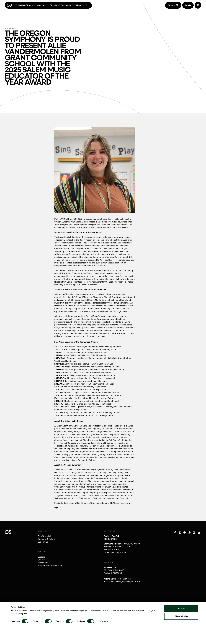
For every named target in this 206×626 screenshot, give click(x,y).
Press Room (43, 563)
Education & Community (60, 5)
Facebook (123, 498)
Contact (41, 560)
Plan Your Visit (44, 536)
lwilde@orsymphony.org (119, 503)
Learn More (103, 621)
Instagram (110, 498)
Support (41, 5)
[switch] (48, 621)
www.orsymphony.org (68, 498)
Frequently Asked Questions (50, 565)
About (78, 5)
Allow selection (181, 616)
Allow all (181, 608)
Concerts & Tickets (24, 5)
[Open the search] (87, 5)
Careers (41, 557)
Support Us (43, 542)
